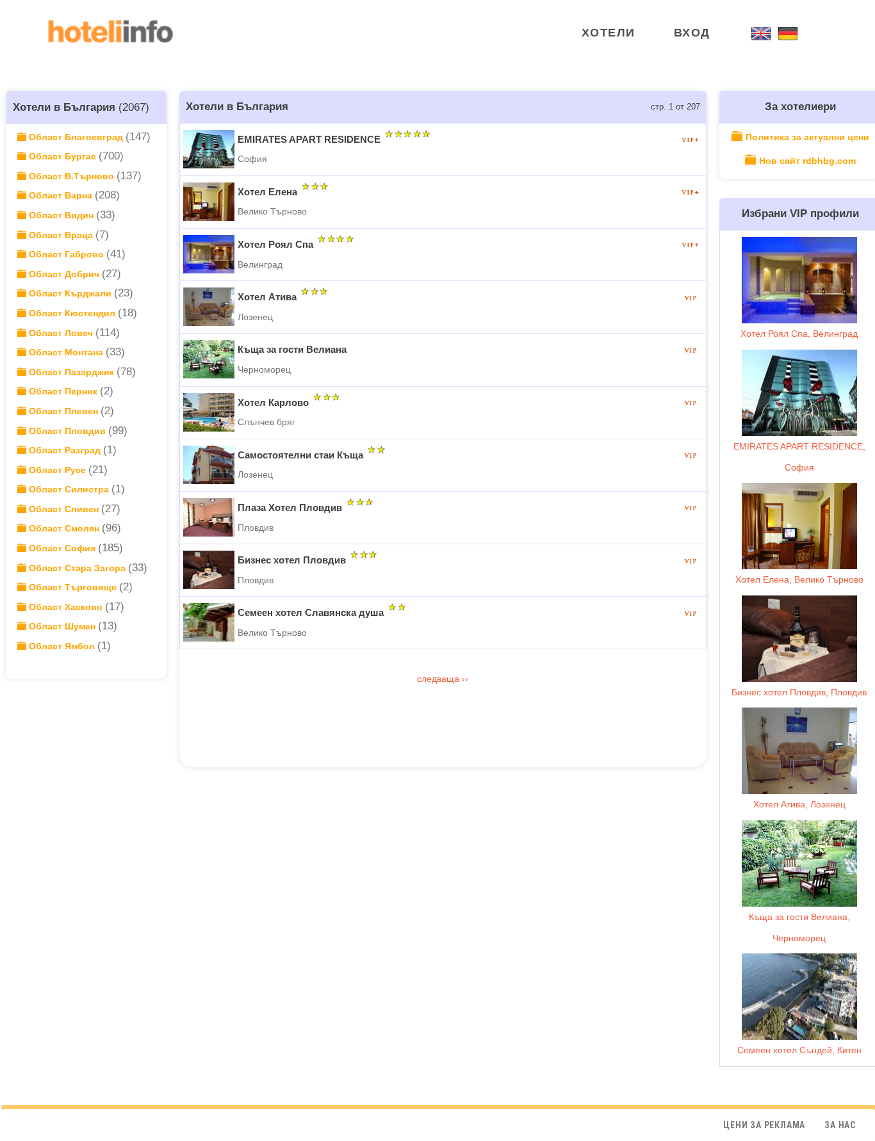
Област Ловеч (60, 333)
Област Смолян (64, 528)
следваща (439, 679)
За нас (840, 1125)
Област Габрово (66, 254)
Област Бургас (62, 156)
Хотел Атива (267, 296)
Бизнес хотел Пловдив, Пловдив (799, 692)
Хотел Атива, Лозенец (799, 804)
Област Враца (60, 235)
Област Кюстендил (72, 313)
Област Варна (60, 195)
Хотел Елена (267, 191)
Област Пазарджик (71, 372)
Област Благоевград (76, 137)
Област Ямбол (61, 646)
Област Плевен (63, 411)
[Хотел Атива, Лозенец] (799, 751)
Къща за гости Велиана (292, 349)
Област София (62, 548)
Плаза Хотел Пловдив (290, 507)
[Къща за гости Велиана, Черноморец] (799, 863)
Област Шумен (62, 626)
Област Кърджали (70, 293)
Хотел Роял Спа (275, 244)
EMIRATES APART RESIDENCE (309, 139)
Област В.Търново (71, 176)
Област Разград (64, 450)
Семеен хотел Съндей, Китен (799, 1050)
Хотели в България (64, 107)
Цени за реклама (764, 1125)
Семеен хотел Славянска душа (311, 612)
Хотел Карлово (273, 402)
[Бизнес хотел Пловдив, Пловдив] (799, 638)
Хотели (608, 32)
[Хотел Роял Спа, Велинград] (799, 280)
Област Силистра (68, 489)
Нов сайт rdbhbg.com (807, 161)
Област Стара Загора (77, 568)
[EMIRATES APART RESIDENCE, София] (799, 393)
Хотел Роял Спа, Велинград (799, 333)
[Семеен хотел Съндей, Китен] (799, 996)
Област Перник (63, 391)
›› (465, 679)
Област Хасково (65, 607)
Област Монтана (66, 352)
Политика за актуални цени (807, 137)
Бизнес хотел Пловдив (292, 559)
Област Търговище (72, 587)
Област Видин (61, 215)
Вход (692, 32)
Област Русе (57, 470)
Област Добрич (64, 274)
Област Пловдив (67, 431)
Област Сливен (63, 509)
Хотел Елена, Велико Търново (799, 579)
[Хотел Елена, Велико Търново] (799, 526)
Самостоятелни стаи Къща (300, 454)
